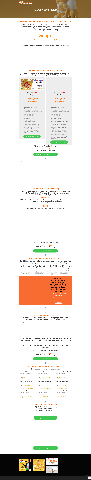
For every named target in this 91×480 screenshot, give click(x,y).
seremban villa (61, 394)
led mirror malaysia (44, 396)
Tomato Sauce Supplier (26, 386)
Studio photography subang (27, 394)
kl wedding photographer (27, 396)
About (43, 1)
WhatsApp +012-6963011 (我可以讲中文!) (45, 418)
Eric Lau (45, 421)
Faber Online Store (43, 385)
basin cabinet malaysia (44, 394)
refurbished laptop (62, 385)
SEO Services (55, 1)
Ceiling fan (24, 375)
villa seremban (61, 397)
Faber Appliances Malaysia (45, 388)
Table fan (24, 378)
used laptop (60, 386)
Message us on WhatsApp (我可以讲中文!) (45, 154)
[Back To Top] (87, 476)
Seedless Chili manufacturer (45, 375)
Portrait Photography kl (27, 397)
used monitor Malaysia (62, 388)
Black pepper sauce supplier (27, 388)
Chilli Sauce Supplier (26, 385)
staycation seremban (62, 396)
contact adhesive (61, 377)
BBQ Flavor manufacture (45, 377)
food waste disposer (44, 397)
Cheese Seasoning (43, 378)
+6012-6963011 (59, 298)
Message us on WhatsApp (32, 136)
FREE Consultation (68, 1)
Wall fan (23, 377)
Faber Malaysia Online (44, 386)
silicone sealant (61, 375)
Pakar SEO (61, 1)
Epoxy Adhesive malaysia (63, 378)
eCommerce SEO (48, 1)
